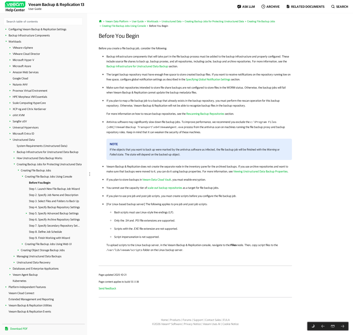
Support (198, 320)
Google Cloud (20, 78)
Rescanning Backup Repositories (205, 113)
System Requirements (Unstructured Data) (42, 145)
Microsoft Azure (22, 66)
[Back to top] (332, 326)
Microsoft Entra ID (23, 133)
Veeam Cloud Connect (21, 293)
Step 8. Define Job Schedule (45, 231)
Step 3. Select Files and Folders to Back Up (54, 201)
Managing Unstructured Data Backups (39, 256)
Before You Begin (39, 182)
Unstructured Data (24, 139)
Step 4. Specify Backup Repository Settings (54, 207)
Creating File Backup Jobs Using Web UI (48, 244)
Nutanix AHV (20, 84)
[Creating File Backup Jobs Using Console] (323, 326)
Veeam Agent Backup (25, 274)
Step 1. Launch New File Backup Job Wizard (54, 188)
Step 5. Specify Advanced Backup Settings (54, 213)
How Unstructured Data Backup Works (39, 158)
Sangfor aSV (20, 121)
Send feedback (107, 288)
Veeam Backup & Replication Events (30, 311)
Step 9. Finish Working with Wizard (49, 237)
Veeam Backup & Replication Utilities (30, 305)
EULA (226, 320)
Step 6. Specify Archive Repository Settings (54, 219)
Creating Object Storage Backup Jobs (43, 250)
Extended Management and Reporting (31, 299)
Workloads (15, 41)
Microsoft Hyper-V (23, 60)
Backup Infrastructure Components (29, 35)
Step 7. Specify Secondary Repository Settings (54, 225)
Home (164, 320)
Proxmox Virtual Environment (30, 90)
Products (175, 320)
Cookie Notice (230, 324)
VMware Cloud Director (26, 53)
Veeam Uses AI (211, 324)
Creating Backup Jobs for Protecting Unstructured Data (49, 164)
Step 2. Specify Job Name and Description (53, 195)
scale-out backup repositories (164, 187)
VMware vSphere (23, 47)
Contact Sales (213, 320)
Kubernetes (19, 280)
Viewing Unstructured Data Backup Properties (260, 171)
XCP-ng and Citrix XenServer (29, 109)
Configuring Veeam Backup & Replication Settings (37, 29)
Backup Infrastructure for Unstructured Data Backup (47, 152)
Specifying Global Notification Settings (208, 79)
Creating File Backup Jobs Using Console (48, 176)
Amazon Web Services (26, 72)
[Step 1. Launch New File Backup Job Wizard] (342, 326)
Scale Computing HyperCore (29, 103)
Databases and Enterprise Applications (36, 268)
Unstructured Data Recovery (33, 262)
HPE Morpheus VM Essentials (30, 96)
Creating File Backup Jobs (36, 170)
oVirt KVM (19, 115)
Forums (187, 320)
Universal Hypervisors (26, 127)
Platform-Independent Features (27, 287)
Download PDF (19, 328)
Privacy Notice (192, 324)
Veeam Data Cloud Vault (156, 179)
